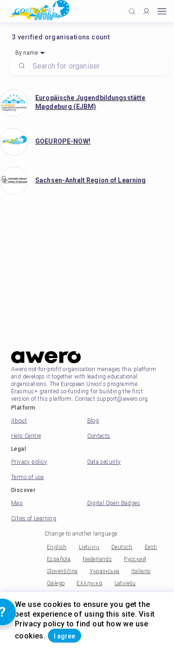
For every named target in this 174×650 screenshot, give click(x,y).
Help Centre (26, 436)
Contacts (98, 436)
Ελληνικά (89, 583)
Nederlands (97, 559)
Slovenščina (62, 571)
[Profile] (146, 11)
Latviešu (125, 583)
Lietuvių (89, 547)
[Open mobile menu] (162, 11)
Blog (93, 420)
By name (26, 53)
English (57, 547)
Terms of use (27, 477)
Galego (55, 583)
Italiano (140, 571)
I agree (64, 636)
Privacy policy (29, 462)
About (19, 420)
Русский (135, 559)
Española (59, 559)
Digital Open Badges (114, 503)
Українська (104, 571)
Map (17, 503)
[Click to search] (132, 11)
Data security (104, 462)
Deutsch (122, 547)
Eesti (151, 547)
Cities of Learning (33, 518)
